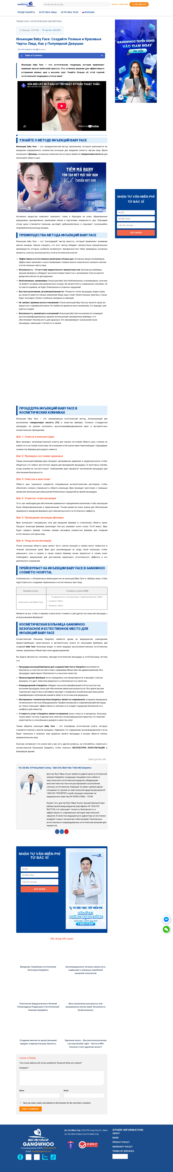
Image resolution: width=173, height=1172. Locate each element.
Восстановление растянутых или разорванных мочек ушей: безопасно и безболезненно (85, 1007)
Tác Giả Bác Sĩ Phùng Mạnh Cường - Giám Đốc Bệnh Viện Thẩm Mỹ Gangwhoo (55, 768)
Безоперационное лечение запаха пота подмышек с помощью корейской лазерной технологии (85, 970)
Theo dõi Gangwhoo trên (26, 49)
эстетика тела (69, 12)
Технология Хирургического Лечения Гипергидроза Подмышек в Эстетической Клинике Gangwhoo (38, 1007)
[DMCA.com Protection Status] (120, 1156)
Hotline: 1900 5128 (120, 4)
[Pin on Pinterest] (66, 831)
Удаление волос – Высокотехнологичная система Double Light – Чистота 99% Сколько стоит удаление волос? (85, 1043)
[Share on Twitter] (62, 831)
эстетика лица (48, 12)
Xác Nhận (39, 889)
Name (21, 1091)
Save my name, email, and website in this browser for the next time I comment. (57, 1103)
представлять (26, 12)
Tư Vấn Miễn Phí (139, 4)
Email (66, 1091)
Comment (24, 1068)
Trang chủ (22, 21)
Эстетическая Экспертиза (46, 21)
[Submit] (108, 4)
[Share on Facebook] (57, 831)
